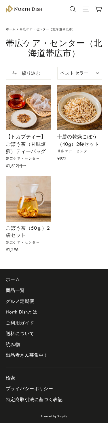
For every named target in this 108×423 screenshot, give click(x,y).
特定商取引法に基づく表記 (34, 399)
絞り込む (30, 73)
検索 (10, 378)
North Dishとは (21, 312)
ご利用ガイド (20, 323)
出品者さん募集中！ (27, 355)
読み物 (13, 344)
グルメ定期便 (20, 301)
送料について (20, 333)
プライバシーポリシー (29, 388)
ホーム (11, 29)
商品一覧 (15, 290)
